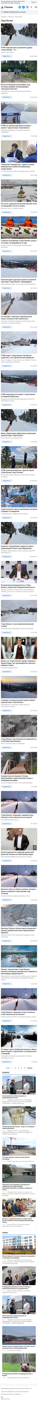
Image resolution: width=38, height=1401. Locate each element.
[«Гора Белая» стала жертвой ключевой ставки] (19, 611)
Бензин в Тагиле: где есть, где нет (15, 12)
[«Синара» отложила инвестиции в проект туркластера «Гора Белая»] (19, 687)
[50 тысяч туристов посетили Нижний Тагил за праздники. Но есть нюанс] (19, 191)
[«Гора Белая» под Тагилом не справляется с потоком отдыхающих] (19, 726)
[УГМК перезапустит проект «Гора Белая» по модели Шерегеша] (19, 381)
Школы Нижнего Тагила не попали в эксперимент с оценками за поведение (18, 1257)
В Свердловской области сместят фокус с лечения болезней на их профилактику (16, 1287)
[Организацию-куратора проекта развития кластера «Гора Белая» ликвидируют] (19, 266)
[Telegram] (19, 7)
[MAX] (27, 7)
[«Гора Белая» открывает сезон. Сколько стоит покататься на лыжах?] (19, 999)
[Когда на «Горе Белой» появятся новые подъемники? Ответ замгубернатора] (19, 533)
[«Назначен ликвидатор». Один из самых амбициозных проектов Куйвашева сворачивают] (19, 151)
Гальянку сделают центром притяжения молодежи (16, 1158)
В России (10, 16)
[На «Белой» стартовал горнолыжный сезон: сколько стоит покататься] (19, 303)
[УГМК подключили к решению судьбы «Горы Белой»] (19, 34)
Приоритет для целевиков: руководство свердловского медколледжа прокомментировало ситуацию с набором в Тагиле (17, 1187)
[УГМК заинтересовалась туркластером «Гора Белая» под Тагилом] (19, 457)
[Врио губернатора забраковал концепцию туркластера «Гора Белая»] (19, 420)
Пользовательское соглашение (11, 1394)
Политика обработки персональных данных (15, 1391)
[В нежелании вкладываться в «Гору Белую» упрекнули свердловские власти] (19, 572)
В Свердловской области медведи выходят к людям (17, 1374)
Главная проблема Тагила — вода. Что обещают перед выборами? (18, 1127)
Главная (3, 16)
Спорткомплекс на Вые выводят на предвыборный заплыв (14, 1096)
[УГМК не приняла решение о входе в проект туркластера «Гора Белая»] (19, 113)
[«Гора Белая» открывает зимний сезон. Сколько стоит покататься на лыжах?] (19, 802)
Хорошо (33, 2)
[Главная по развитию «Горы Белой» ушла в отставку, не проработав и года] (19, 228)
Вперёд (29, 1068)
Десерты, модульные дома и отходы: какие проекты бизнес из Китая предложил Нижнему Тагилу (18, 1220)
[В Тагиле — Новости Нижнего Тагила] (9, 7)
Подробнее (17, 3)
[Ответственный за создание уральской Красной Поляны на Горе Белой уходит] (19, 839)
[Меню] (36, 7)
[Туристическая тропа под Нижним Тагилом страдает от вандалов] (19, 496)
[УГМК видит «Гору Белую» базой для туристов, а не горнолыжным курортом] (19, 342)
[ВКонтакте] (23, 7)
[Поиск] (31, 7)
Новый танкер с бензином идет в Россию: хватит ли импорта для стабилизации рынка (18, 1347)
